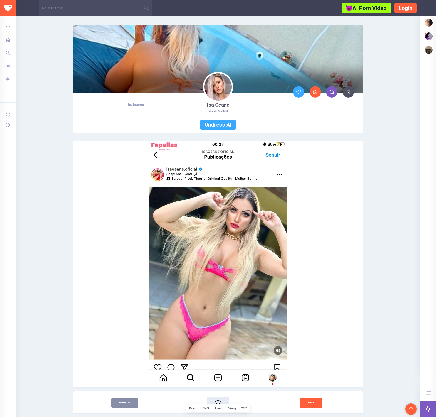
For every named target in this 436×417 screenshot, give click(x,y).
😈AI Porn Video (366, 8)
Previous (124, 402)
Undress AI (218, 125)
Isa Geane (218, 105)
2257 (244, 408)
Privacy (232, 408)
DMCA (206, 408)
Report (193, 408)
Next (311, 402)
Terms (219, 408)
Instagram (136, 104)
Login (405, 8)
